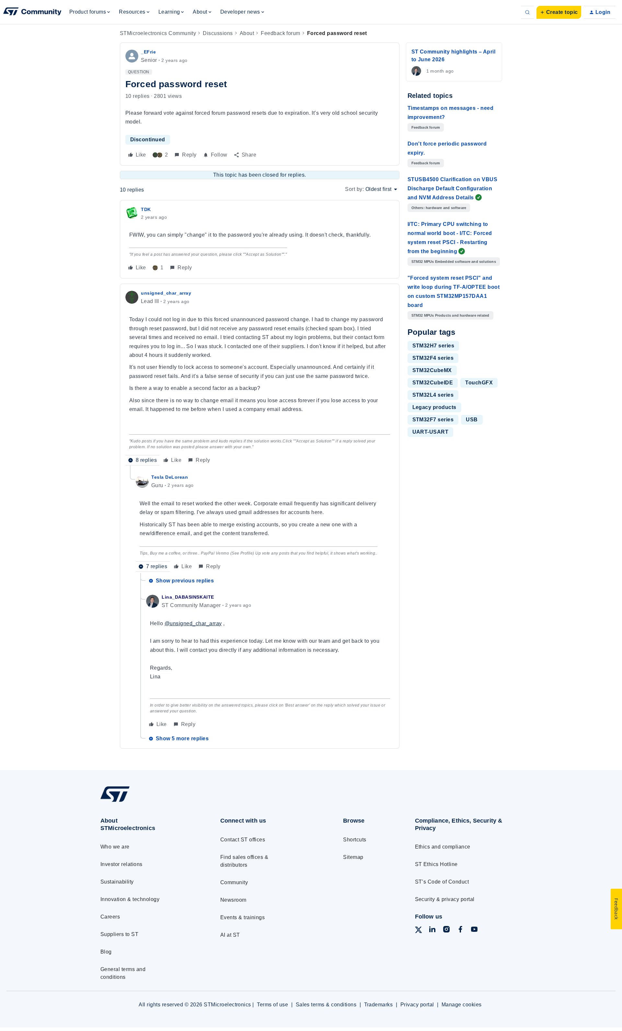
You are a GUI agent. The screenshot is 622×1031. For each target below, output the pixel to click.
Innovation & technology (129, 899)
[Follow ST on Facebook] (460, 930)
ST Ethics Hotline (436, 864)
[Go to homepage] (148, 801)
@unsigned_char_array (193, 623)
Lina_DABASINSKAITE (188, 597)
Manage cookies (462, 1004)
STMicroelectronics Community (158, 33)
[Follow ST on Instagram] (446, 930)
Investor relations (121, 864)
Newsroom (233, 900)
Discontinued (147, 139)
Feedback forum (280, 33)
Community (234, 882)
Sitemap (353, 857)
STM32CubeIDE (432, 382)
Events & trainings (242, 917)
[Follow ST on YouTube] (474, 930)
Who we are (115, 846)
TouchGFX (479, 382)
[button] (558, 12)
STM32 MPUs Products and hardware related (450, 315)
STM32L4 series (433, 395)
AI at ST (230, 935)
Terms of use (272, 1004)
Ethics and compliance (442, 846)
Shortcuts (354, 839)
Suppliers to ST (119, 934)
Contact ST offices (242, 839)
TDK (146, 209)
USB (472, 419)
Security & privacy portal (445, 899)
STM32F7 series (433, 419)
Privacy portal (417, 1004)
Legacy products (434, 407)
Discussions (218, 33)
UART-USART (430, 432)
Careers (110, 917)
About (247, 33)
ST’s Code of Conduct (442, 882)
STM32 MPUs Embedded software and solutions (453, 262)
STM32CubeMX (432, 370)
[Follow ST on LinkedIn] (432, 930)
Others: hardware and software (438, 208)
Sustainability (117, 882)
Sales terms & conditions (326, 1004)
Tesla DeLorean (169, 477)
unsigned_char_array (166, 293)
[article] (259, 239)
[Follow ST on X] (418, 931)
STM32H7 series (433, 345)
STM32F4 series (433, 358)
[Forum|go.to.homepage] (32, 12)
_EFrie (148, 51)
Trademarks (378, 1004)
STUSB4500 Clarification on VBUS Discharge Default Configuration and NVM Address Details (453, 188)
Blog (106, 952)
